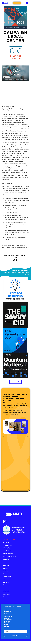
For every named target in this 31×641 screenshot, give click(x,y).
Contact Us (6, 582)
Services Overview (8, 545)
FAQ (4, 579)
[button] (27, 2)
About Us (5, 568)
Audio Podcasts (7, 551)
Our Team (5, 571)
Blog (4, 574)
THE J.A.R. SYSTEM (9, 539)
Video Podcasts (7, 548)
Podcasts (5, 597)
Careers (5, 585)
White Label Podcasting (9, 556)
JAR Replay (6, 559)
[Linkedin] (4, 521)
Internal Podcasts (8, 553)
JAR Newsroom (7, 576)
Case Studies (6, 594)
